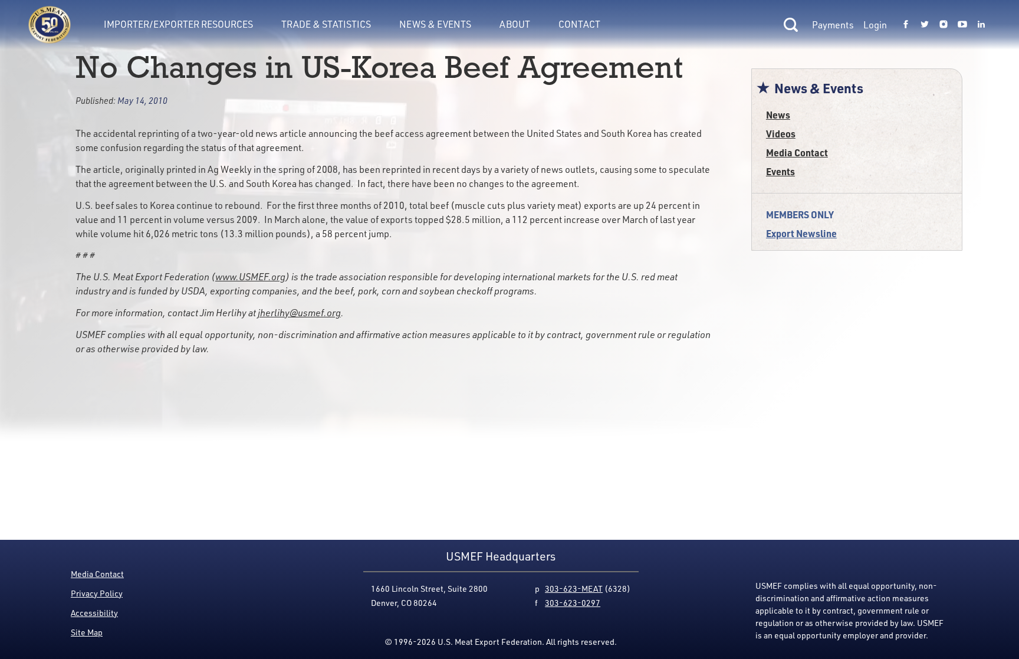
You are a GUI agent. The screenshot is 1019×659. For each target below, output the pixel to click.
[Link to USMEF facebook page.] (905, 24)
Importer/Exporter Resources (178, 24)
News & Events (435, 24)
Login (875, 24)
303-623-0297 (572, 603)
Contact (579, 24)
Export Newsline (801, 233)
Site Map (87, 632)
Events (780, 171)
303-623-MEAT (574, 588)
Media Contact (797, 152)
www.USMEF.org (250, 277)
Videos (781, 133)
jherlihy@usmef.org (299, 313)
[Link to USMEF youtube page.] (962, 24)
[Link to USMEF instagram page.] (943, 24)
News (778, 115)
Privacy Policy (97, 593)
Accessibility (94, 613)
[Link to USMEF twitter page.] (924, 24)
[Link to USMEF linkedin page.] (981, 24)
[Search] (791, 25)
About (514, 24)
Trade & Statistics (326, 24)
